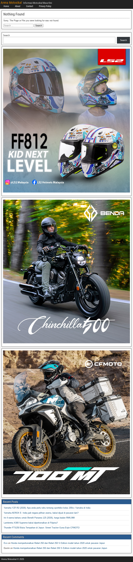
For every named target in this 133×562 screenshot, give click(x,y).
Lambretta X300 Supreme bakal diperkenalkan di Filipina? (31, 523)
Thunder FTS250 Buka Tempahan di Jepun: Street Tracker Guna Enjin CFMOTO (41, 527)
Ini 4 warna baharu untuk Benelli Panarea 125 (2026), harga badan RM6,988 (39, 518)
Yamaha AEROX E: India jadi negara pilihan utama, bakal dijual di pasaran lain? (41, 513)
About (17, 6)
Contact (29, 6)
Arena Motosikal (11, 3)
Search (6, 35)
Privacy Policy (45, 6)
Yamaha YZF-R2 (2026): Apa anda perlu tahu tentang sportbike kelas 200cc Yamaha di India (47, 508)
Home (6, 6)
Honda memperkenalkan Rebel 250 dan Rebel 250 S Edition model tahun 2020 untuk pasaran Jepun (58, 543)
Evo (5, 543)
